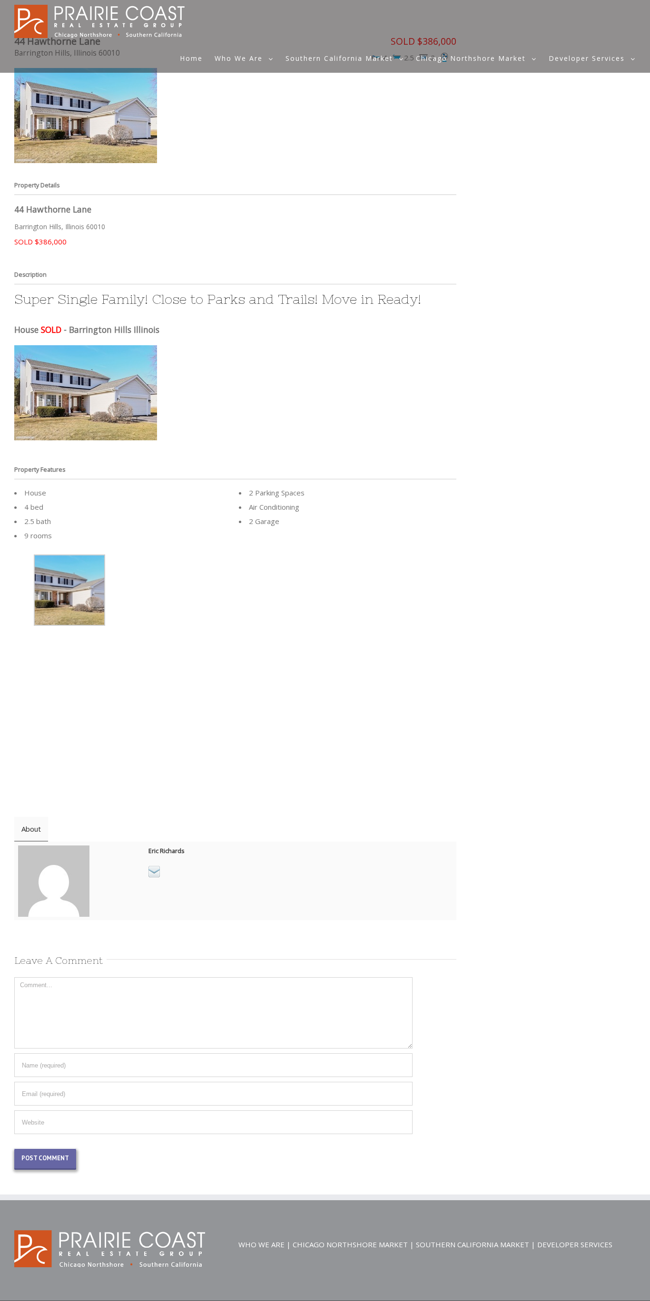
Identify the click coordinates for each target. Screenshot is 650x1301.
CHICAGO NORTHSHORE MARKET (350, 1244)
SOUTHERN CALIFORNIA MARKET (472, 1244)
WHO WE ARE (261, 1244)
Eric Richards (166, 851)
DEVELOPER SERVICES (574, 1244)
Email (154, 871)
